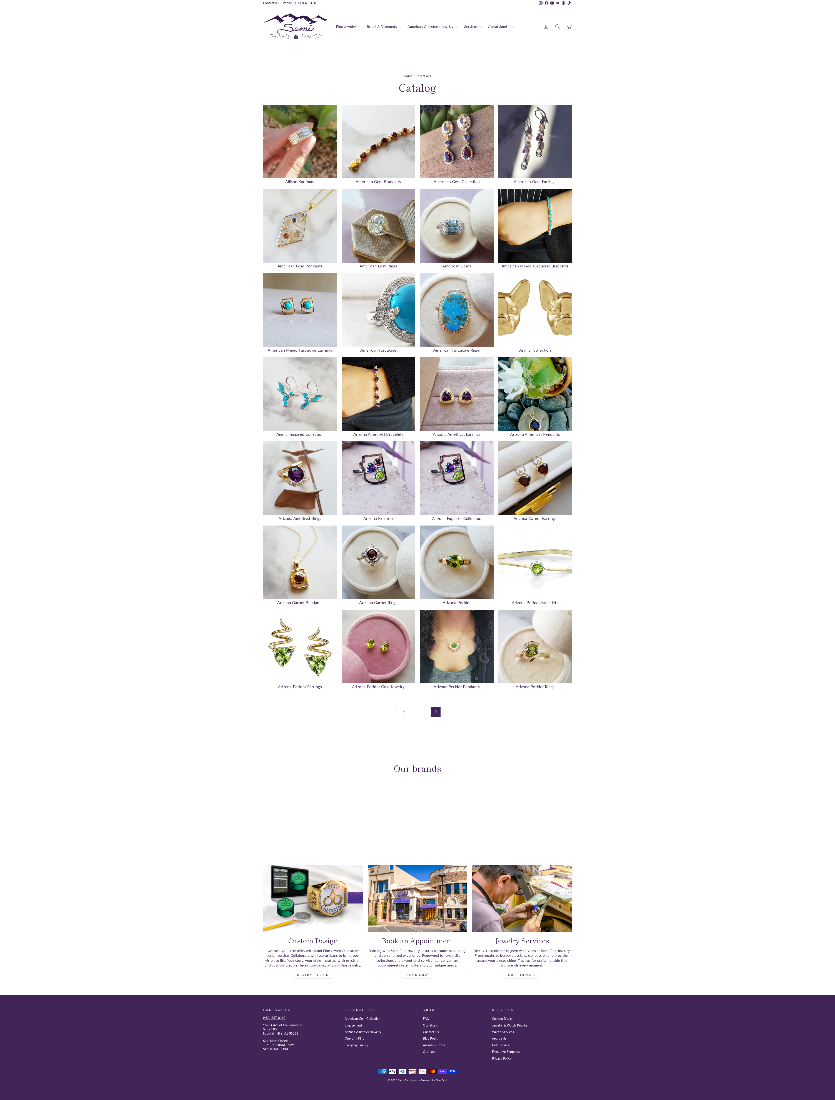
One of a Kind (354, 1038)
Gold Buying (500, 1045)
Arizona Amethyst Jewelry (363, 1032)
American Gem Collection (363, 1018)
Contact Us (431, 1032)
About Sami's (499, 26)
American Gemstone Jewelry (430, 26)
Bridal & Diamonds (382, 26)
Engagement (353, 1025)
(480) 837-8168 (274, 1018)
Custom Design (313, 974)
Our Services (522, 974)
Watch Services (503, 1032)
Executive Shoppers (506, 1051)
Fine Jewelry (346, 26)
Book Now (417, 974)
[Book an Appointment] (418, 898)
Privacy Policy (502, 1058)
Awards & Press (434, 1045)
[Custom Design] (313, 898)
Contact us (271, 3)
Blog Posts (430, 1038)
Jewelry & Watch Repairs (510, 1025)
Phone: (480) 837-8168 (299, 3)
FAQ (426, 1018)
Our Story (430, 1025)
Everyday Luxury (356, 1045)
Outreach (429, 1051)
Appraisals (499, 1038)
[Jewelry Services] (522, 898)
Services (471, 26)
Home (408, 76)
